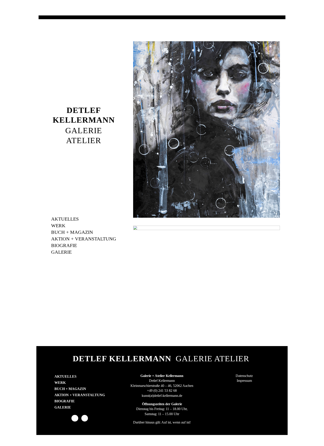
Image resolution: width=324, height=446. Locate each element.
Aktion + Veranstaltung (83, 239)
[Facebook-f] (74, 418)
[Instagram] (84, 418)
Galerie (61, 252)
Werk (58, 225)
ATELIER (83, 140)
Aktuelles (65, 219)
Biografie (64, 245)
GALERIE (83, 130)
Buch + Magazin (72, 232)
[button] (135, 128)
